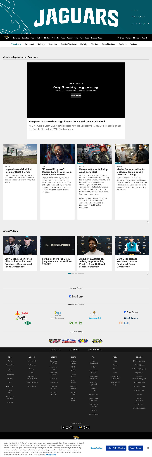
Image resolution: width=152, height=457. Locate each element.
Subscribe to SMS (139, 386)
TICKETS (73, 357)
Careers (139, 394)
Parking (31, 369)
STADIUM (54, 357)
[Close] (148, 448)
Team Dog (10, 402)
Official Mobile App (139, 361)
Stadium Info (32, 365)
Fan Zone (94, 367)
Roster (10, 361)
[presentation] (148, 222)
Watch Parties (31, 386)
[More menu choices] (105, 38)
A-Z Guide (53, 379)
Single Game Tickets (73, 369)
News (115, 361)
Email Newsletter (139, 390)
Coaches (10, 378)
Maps (31, 373)
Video (115, 369)
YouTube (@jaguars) (139, 365)
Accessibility (54, 382)
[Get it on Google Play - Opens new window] (83, 428)
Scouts (10, 382)
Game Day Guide (31, 361)
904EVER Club (93, 414)
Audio (115, 373)
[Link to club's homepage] (7, 37)
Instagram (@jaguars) (139, 369)
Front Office (10, 386)
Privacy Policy (139, 404)
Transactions (10, 365)
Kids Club (93, 410)
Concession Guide (32, 382)
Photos (115, 365)
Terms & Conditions (139, 408)
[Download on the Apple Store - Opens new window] (67, 428)
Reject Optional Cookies (116, 448)
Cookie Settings (96, 448)
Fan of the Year (93, 394)
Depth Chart (10, 374)
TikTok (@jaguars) (139, 382)
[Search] (118, 37)
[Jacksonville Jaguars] (76, 438)
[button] (76, 95)
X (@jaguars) (139, 373)
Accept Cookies (136, 448)
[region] (76, 448)
